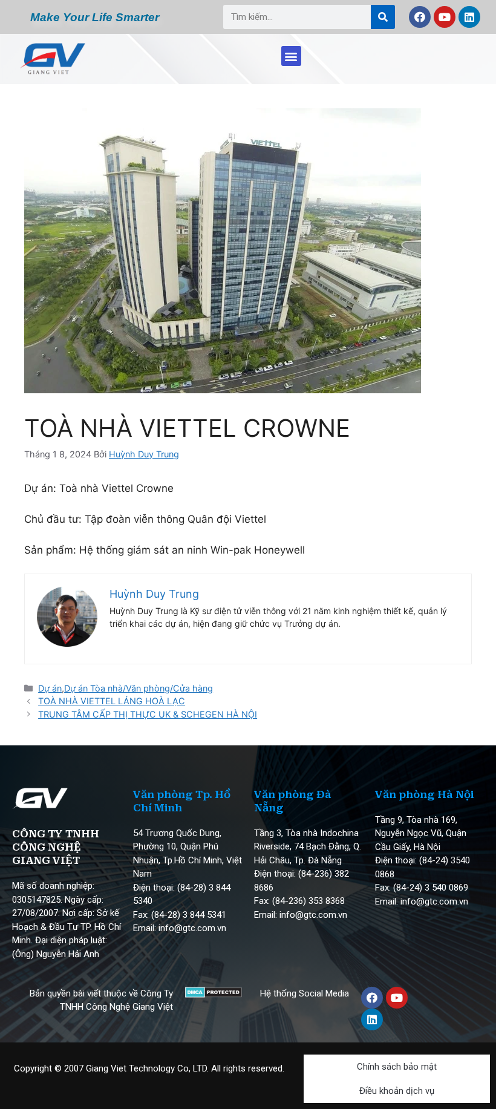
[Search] (383, 17)
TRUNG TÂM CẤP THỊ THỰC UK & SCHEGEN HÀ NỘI (147, 714)
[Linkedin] (469, 17)
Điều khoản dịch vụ (396, 1090)
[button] (291, 56)
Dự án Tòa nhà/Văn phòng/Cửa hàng (138, 688)
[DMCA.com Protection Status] (213, 994)
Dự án (50, 688)
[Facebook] (420, 17)
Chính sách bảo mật (397, 1066)
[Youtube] (444, 17)
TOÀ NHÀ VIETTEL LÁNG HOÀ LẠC (111, 701)
